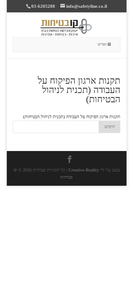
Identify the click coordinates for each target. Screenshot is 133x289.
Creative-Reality (83, 170)
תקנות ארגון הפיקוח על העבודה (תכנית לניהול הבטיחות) (71, 116)
